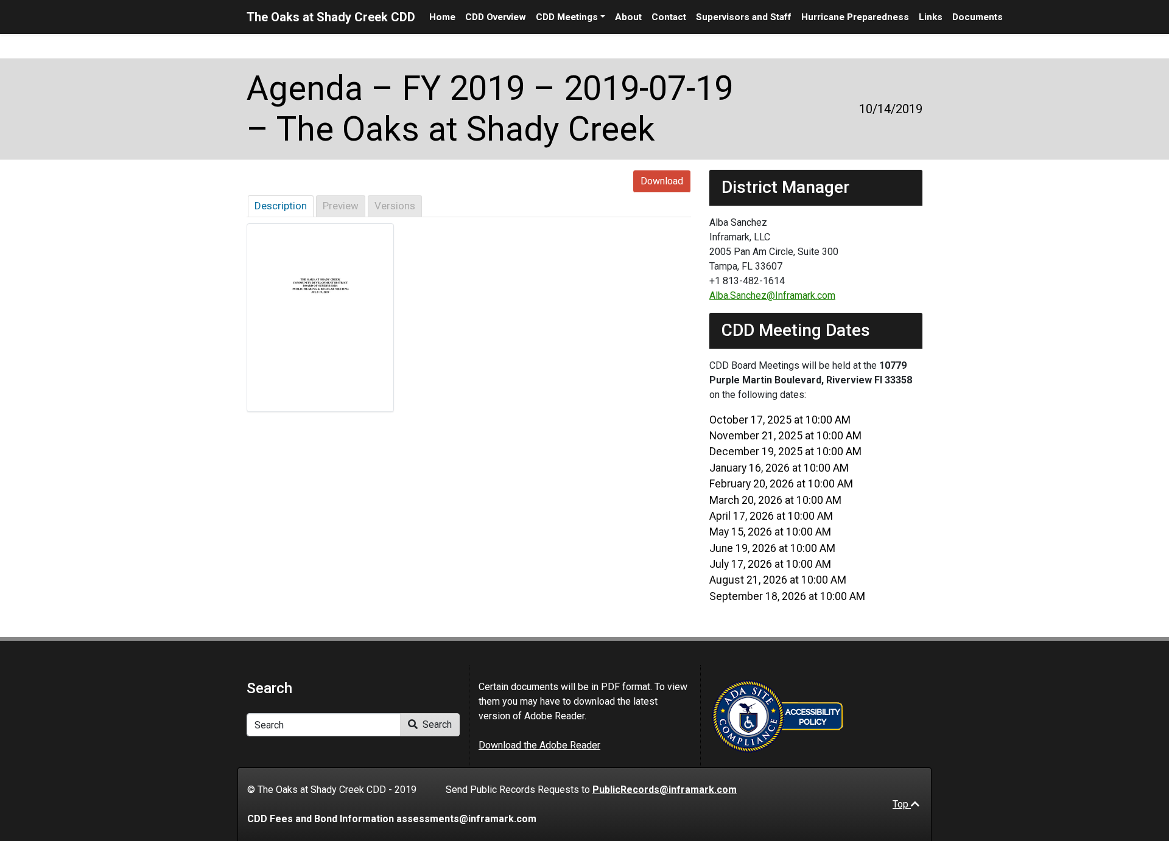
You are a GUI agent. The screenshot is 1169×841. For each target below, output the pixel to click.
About (628, 17)
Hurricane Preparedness (855, 17)
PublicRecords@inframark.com (664, 789)
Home (442, 17)
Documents (977, 17)
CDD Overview (495, 17)
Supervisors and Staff (744, 17)
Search (436, 724)
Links (931, 17)
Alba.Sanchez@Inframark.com (772, 295)
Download (662, 181)
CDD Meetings (567, 17)
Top (902, 804)
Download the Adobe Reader (539, 745)
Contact (668, 17)
